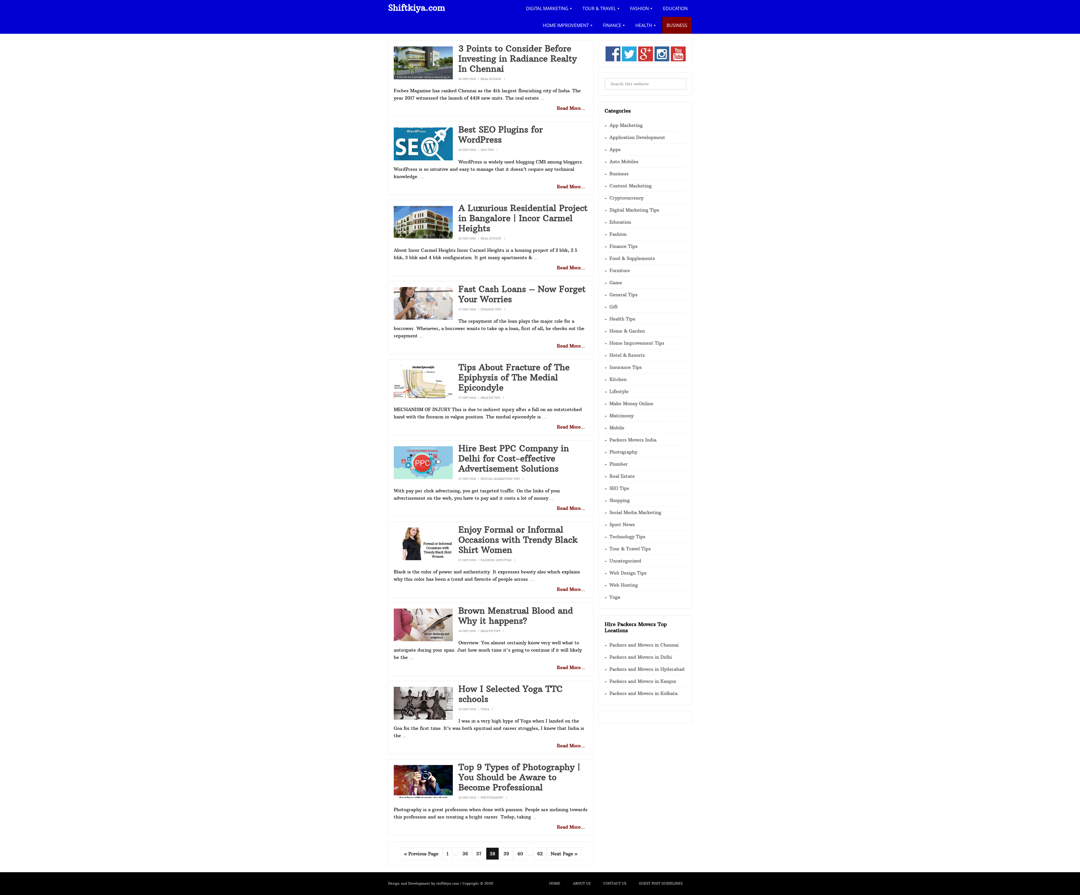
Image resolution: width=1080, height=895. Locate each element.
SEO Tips (487, 150)
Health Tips (490, 398)
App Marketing (626, 125)
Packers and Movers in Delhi (640, 657)
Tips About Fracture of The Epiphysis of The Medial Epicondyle (514, 377)
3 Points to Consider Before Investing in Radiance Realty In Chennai (517, 58)
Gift (613, 306)
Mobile (616, 427)
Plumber (618, 464)
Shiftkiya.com (416, 8)
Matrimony (621, 415)
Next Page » (564, 855)
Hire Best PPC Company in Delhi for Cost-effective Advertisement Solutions (513, 458)
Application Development (637, 137)
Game (615, 282)
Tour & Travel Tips (630, 548)
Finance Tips (491, 309)
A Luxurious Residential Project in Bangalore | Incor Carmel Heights (523, 218)
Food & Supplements (632, 258)
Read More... (571, 108)
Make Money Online (631, 403)
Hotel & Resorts (627, 355)
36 (466, 853)
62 (541, 853)
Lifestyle (504, 560)
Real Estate (491, 79)
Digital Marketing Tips (500, 479)
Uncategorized (625, 561)
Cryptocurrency (626, 198)
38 (494, 853)
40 (521, 853)
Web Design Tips (628, 573)
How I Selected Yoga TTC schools (510, 694)
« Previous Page (421, 855)
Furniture (619, 270)
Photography (492, 797)
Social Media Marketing (635, 512)
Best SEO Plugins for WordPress (500, 134)
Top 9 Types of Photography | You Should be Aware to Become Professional (519, 777)
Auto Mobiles (623, 161)
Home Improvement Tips (636, 343)
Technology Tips (627, 536)
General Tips (623, 294)
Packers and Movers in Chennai (644, 645)
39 (507, 853)
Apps (615, 149)
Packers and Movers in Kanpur (642, 681)
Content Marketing (630, 186)
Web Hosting (623, 585)
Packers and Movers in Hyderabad (647, 669)
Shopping (619, 500)
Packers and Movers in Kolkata (643, 693)
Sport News (622, 524)
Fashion (487, 560)
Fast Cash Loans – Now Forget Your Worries (522, 294)
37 (480, 853)
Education (620, 222)
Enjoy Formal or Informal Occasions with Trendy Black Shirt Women (518, 539)
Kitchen (618, 379)
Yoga (485, 709)
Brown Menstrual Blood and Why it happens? (515, 615)
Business (619, 173)
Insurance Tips (625, 367)
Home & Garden (627, 331)
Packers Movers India (632, 440)
